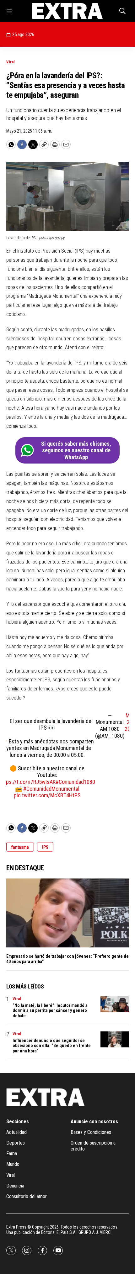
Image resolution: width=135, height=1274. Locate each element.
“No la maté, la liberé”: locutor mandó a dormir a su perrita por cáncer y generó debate (50, 1011)
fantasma (20, 847)
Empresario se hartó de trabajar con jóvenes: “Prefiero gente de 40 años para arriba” (67, 959)
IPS (45, 847)
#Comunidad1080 (75, 782)
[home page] (67, 11)
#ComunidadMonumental (51, 788)
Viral (10, 62)
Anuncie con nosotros (94, 1122)
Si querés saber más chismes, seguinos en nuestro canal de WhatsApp (76, 450)
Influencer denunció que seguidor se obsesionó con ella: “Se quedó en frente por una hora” (52, 1046)
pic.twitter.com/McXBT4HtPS (47, 795)
